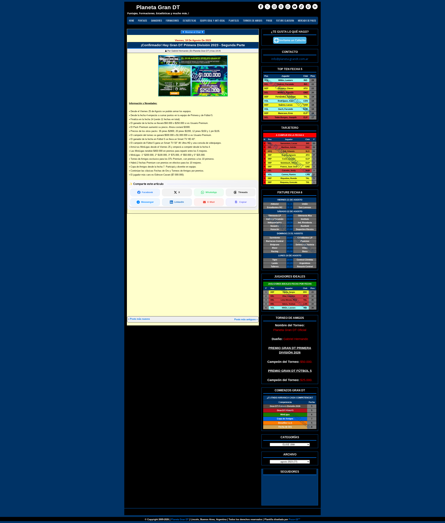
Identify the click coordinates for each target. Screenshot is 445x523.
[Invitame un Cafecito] (289, 40)
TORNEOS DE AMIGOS (252, 20)
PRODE (269, 20)
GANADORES (156, 20)
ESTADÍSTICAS (189, 20)
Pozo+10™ (294, 519)
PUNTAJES (142, 20)
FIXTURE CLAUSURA (285, 20)
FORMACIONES (172, 20)
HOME (131, 20)
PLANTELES (234, 20)
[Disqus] (193, 265)
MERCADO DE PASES (307, 20)
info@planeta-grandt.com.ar (289, 59)
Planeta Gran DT (180, 519)
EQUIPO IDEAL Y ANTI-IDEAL (212, 20)
